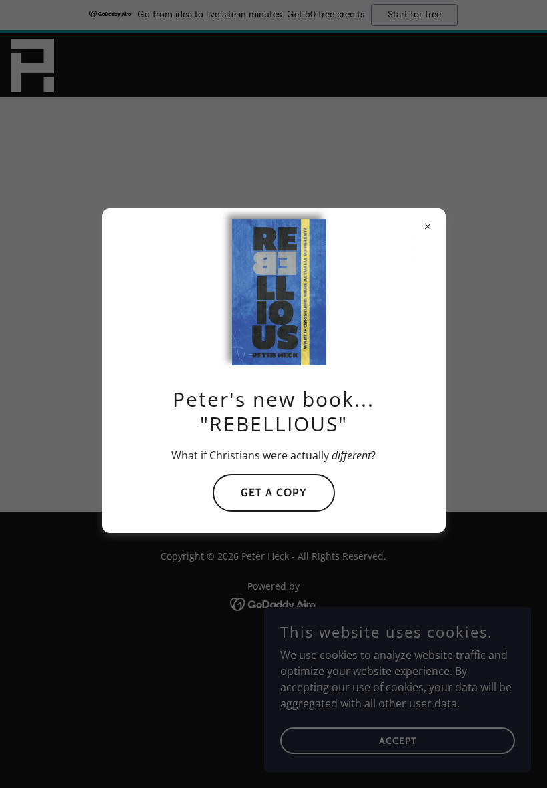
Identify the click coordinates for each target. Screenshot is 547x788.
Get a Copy (274, 492)
